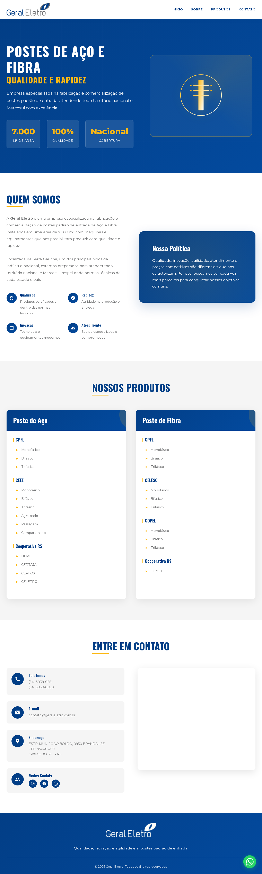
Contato (247, 9)
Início (178, 9)
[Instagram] (33, 784)
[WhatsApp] (56, 784)
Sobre (197, 9)
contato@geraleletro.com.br (52, 715)
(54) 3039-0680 (41, 687)
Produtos (221, 9)
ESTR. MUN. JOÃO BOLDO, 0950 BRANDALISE (67, 744)
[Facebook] (44, 784)
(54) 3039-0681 (41, 682)
